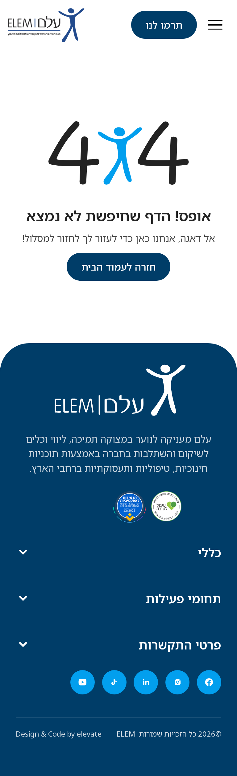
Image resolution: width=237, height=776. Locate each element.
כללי (209, 552)
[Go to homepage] (46, 25)
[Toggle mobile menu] (215, 24)
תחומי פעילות (183, 598)
